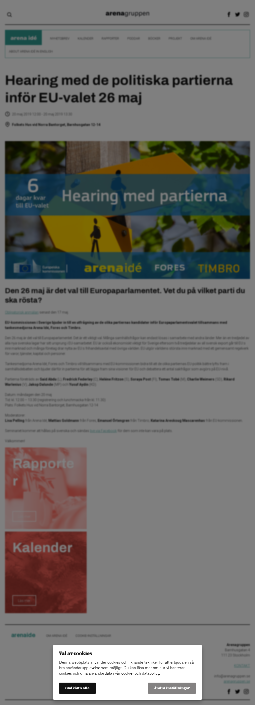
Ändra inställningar (172, 688)
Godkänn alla (77, 688)
